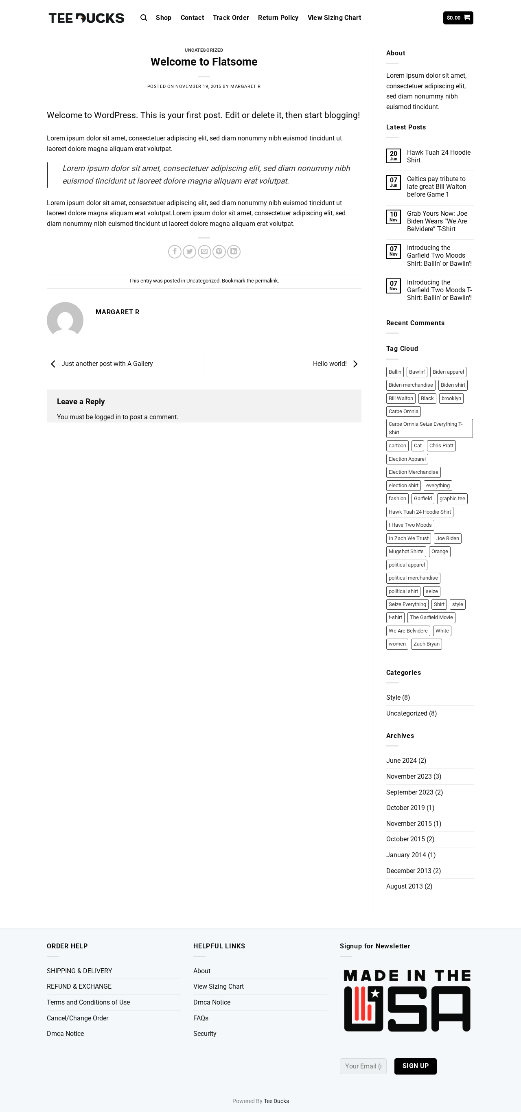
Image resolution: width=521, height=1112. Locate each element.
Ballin (395, 372)
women (397, 644)
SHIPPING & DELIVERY (79, 971)
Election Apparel (407, 459)
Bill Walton (401, 398)
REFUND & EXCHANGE (79, 986)
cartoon (397, 445)
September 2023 (409, 792)
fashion (397, 498)
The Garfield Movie (431, 617)
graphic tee (452, 498)
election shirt (403, 485)
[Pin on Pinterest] (219, 251)
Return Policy (278, 18)
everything (438, 485)
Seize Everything (407, 604)
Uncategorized (204, 50)
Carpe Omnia (403, 411)
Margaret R (245, 86)
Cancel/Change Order (77, 1018)
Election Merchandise (413, 472)
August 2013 (404, 886)
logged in (107, 417)
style (457, 604)
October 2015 (405, 839)
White (442, 631)
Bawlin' (417, 372)
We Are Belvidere (408, 631)
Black (427, 398)
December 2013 (408, 871)
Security (205, 1034)
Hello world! (330, 364)
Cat (418, 445)
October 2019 (405, 808)
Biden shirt (453, 385)
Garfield (423, 498)
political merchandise (413, 578)
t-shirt (395, 617)
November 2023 (409, 776)
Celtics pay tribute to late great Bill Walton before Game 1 (436, 186)
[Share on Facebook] (175, 251)
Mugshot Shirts (406, 551)
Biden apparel (448, 372)
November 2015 (409, 823)
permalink (266, 281)
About (201, 971)
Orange (439, 551)
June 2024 (401, 760)
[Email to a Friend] (204, 251)
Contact (192, 18)
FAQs (200, 1018)
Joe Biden (447, 538)
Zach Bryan (427, 644)
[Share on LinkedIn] (234, 251)
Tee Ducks (276, 1101)
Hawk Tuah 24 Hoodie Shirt (439, 156)
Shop (163, 18)
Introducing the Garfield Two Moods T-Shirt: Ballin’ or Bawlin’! (439, 290)
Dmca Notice (65, 1034)
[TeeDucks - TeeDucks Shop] (87, 18)
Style (393, 697)
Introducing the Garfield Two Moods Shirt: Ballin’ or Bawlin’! (439, 255)
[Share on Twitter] (189, 251)
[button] (143, 18)
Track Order (231, 18)
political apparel (407, 565)
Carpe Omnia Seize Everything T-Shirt (426, 428)
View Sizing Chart (334, 18)
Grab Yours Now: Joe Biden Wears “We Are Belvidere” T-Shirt (437, 221)
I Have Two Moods (410, 525)
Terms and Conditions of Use (88, 1002)
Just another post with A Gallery (106, 364)
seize (432, 591)
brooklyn (451, 398)
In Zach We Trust (409, 538)
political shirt (403, 591)
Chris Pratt (441, 445)
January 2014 (406, 855)
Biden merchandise (411, 385)
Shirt (439, 604)
